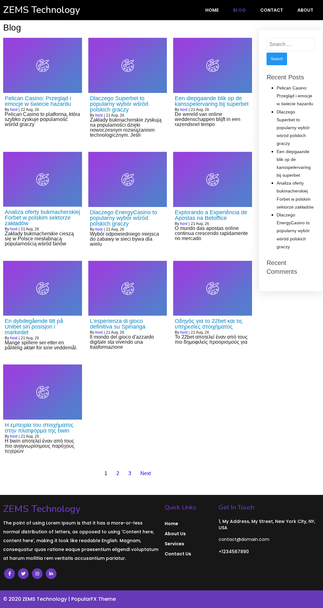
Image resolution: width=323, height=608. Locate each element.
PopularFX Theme (93, 599)
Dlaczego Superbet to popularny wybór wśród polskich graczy (293, 127)
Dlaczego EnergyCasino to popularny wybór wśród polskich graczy (293, 230)
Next (145, 473)
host (13, 109)
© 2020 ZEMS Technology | (37, 599)
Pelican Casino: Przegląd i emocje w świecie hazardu (295, 95)
